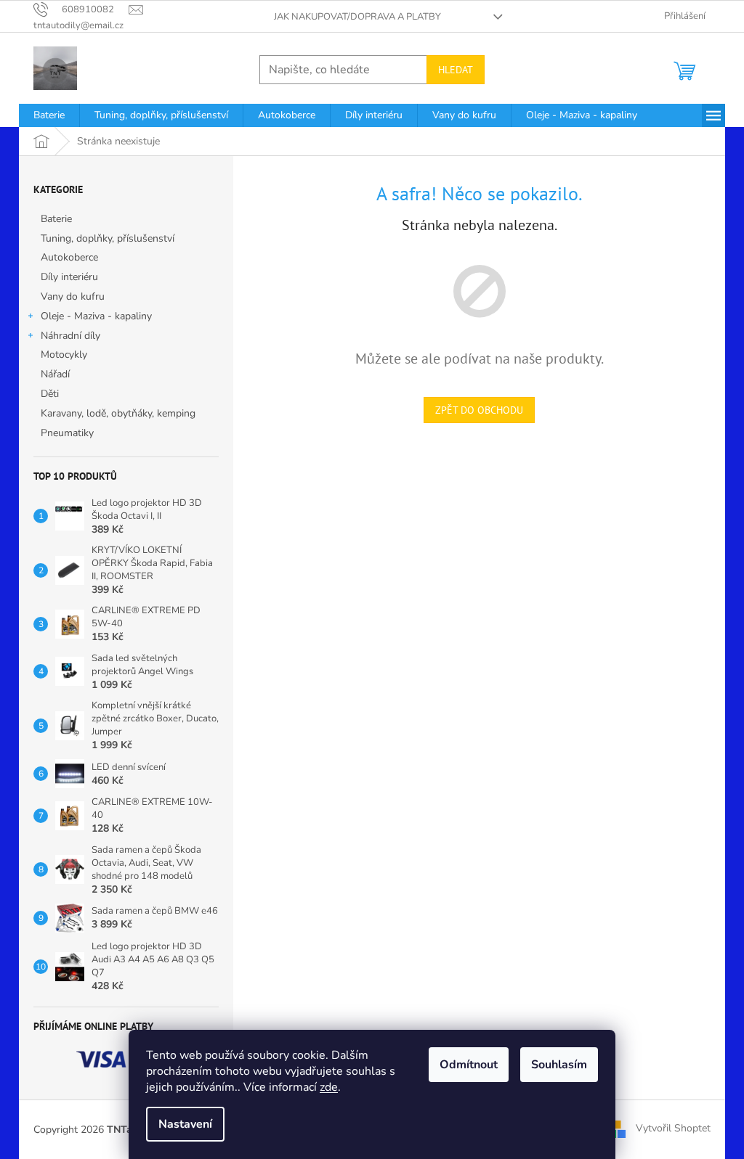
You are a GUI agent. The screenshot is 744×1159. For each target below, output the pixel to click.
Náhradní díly (70, 336)
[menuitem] (49, 115)
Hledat (455, 69)
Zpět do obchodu (479, 410)
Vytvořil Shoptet (673, 1129)
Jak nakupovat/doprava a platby (357, 16)
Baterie (56, 219)
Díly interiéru (69, 277)
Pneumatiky (67, 433)
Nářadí (55, 374)
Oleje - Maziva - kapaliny (96, 316)
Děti (50, 394)
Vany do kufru (73, 296)
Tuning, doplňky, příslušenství (107, 238)
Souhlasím (559, 1065)
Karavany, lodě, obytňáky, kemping (118, 413)
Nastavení (185, 1124)
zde (329, 1087)
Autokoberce (69, 257)
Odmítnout (469, 1065)
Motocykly (64, 354)
